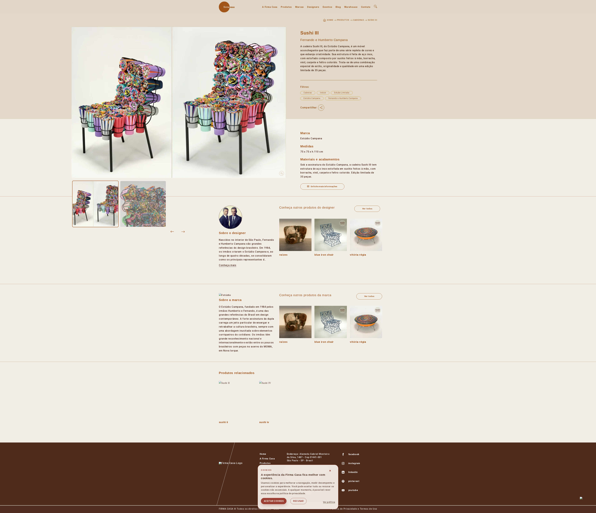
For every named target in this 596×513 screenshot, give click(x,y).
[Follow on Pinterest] (343, 481)
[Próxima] (183, 232)
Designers (313, 7)
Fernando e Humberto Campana (324, 40)
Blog (338, 7)
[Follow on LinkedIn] (343, 472)
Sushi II (223, 422)
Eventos (327, 7)
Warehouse (351, 7)
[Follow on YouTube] (343, 490)
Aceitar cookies (274, 501)
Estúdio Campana (312, 98)
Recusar (298, 501)
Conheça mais (227, 265)
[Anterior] (172, 232)
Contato (365, 7)
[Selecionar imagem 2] (143, 204)
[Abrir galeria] (179, 102)
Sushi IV (264, 422)
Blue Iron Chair (324, 254)
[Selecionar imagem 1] (95, 204)
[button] (375, 6)
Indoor (323, 93)
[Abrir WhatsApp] (585, 502)
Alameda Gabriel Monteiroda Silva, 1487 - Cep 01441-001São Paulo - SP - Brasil (308, 457)
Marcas (299, 7)
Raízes (283, 254)
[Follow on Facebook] (343, 455)
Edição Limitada (341, 93)
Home (263, 454)
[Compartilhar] (321, 108)
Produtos (286, 7)
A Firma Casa (269, 7)
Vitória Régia (358, 254)
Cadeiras (358, 20)
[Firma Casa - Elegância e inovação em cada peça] (234, 7)
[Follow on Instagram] (343, 464)
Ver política (329, 502)
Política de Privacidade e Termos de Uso (353, 509)
